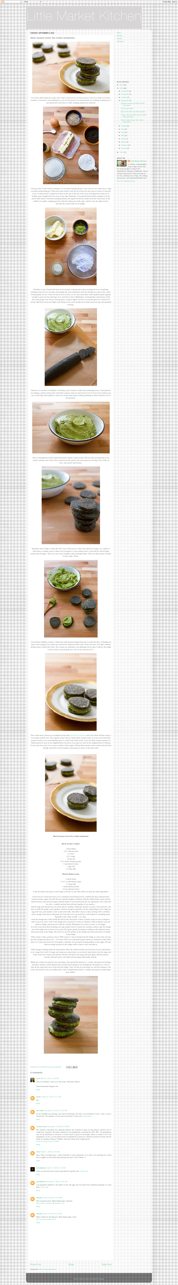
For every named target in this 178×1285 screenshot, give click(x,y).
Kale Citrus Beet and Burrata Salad (133, 112)
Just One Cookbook (77, 735)
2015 (121, 85)
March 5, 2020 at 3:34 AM (50, 1152)
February (124, 145)
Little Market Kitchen (138, 161)
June (123, 132)
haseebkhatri (41, 1182)
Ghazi (38, 1152)
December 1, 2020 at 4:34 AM (56, 1182)
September (125, 100)
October (124, 97)
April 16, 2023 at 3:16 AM (52, 1214)
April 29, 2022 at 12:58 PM (52, 1198)
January (124, 148)
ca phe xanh (44, 1187)
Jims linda (40, 1111)
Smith (38, 1097)
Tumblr (119, 38)
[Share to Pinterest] (76, 1067)
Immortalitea (87, 1116)
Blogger (101, 1279)
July (123, 129)
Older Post (106, 1264)
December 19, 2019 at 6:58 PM (58, 1126)
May (123, 135)
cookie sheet (84, 1171)
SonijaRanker (41, 1168)
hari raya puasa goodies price (46, 1219)
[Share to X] (72, 1067)
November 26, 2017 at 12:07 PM (56, 1111)
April (123, 139)
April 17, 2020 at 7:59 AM (56, 1168)
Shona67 (39, 1198)
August (124, 126)
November (125, 94)
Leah (38, 1078)
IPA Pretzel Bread (127, 108)
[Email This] (67, 1067)
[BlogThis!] (69, 1067)
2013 (121, 152)
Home (71, 1264)
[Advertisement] (132, 62)
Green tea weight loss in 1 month (47, 1141)
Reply (38, 1090)
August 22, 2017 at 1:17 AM (51, 1097)
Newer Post (35, 1264)
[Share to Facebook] (74, 1067)
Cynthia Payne (41, 1126)
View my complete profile (126, 181)
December (125, 91)
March (123, 142)
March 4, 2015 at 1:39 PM (50, 1078)
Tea (85, 1157)
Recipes (119, 35)
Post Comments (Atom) (48, 1269)
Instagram (120, 41)
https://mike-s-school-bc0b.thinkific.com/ (50, 1203)
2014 (121, 88)
